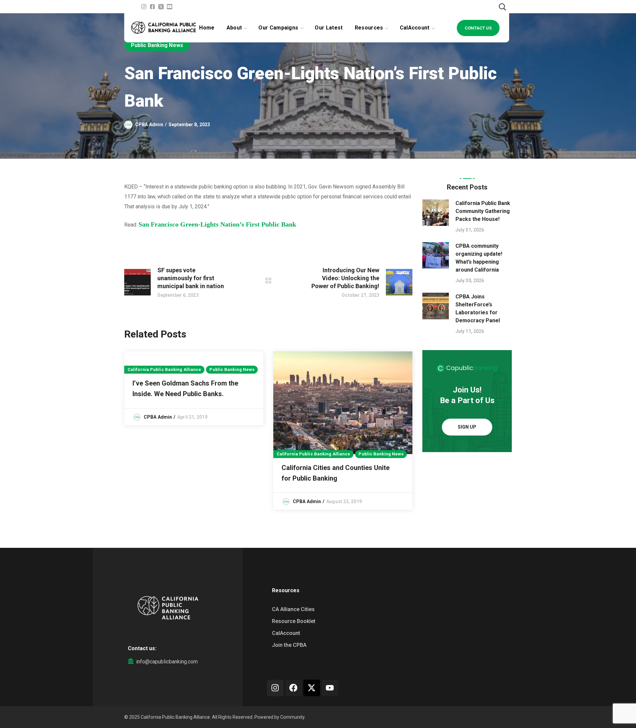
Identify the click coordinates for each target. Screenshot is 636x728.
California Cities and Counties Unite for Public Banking (336, 473)
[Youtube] (330, 688)
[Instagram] (275, 688)
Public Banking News (157, 45)
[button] (502, 6)
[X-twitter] (311, 688)
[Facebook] (293, 688)
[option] (193, 388)
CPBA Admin (149, 124)
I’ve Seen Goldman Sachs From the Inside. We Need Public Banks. (185, 388)
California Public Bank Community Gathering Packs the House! (482, 211)
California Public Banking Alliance (164, 369)
